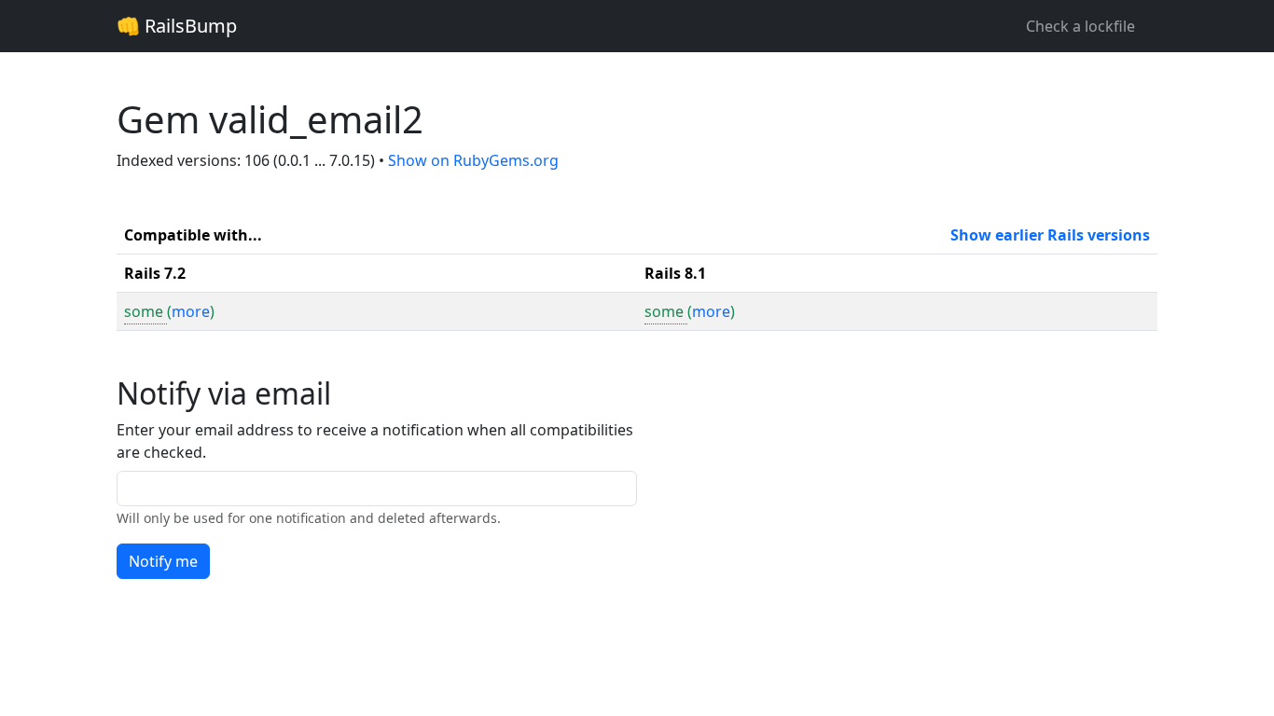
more (191, 311)
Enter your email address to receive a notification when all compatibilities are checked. (375, 441)
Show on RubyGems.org (473, 160)
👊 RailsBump (177, 25)
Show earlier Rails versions (1050, 235)
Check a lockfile (1080, 26)
